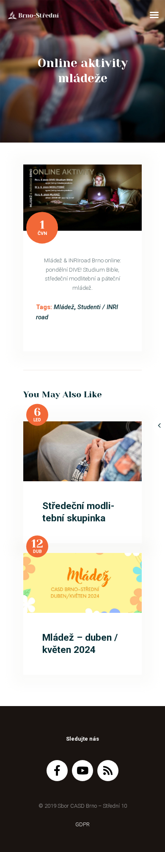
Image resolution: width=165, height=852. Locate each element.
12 (37, 543)
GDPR (82, 824)
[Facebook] (57, 770)
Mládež (64, 307)
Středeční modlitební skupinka (78, 512)
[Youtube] (82, 770)
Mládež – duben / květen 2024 (80, 643)
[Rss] (107, 770)
